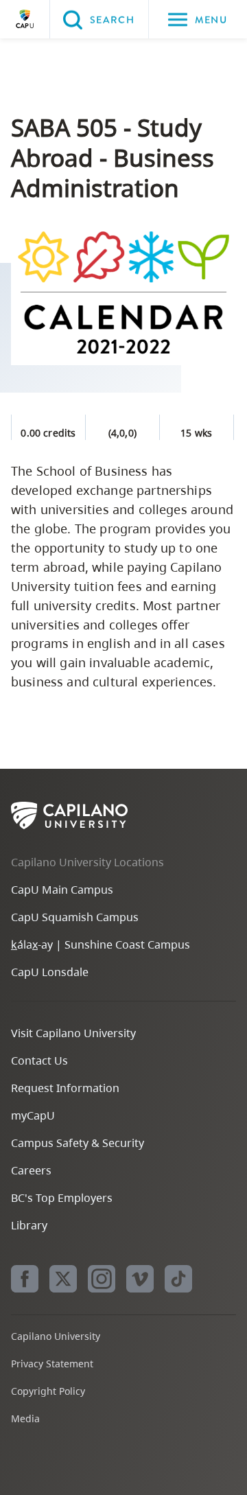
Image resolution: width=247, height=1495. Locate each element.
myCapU (33, 1115)
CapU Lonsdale (50, 972)
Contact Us (39, 1060)
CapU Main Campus (62, 889)
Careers (31, 1170)
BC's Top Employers (62, 1197)
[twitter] (63, 1279)
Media (25, 1418)
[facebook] (24, 1279)
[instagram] (101, 1279)
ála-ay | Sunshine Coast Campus (100, 944)
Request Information (65, 1088)
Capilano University (25, 19)
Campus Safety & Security (77, 1142)
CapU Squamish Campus (75, 917)
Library (29, 1225)
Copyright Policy (48, 1391)
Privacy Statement (52, 1363)
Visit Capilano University (73, 1033)
